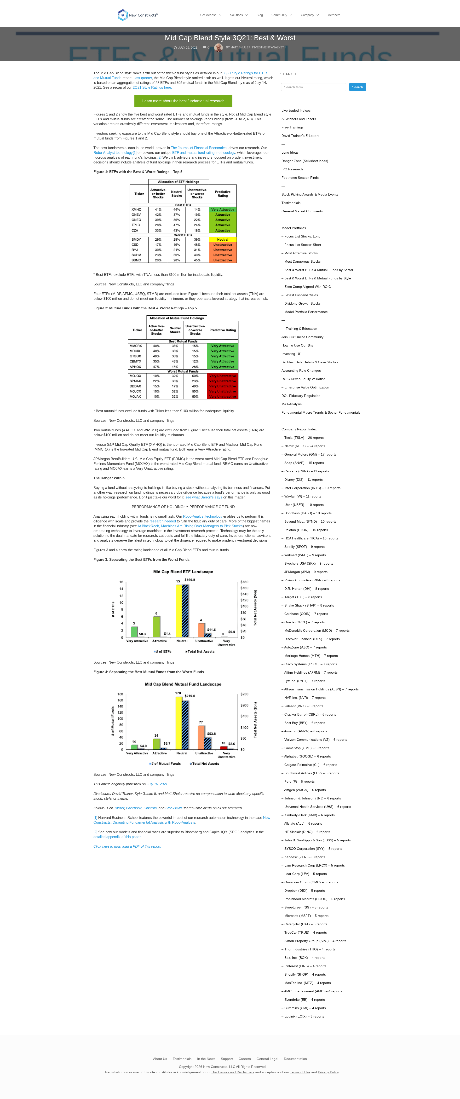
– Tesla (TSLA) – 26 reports (303, 438)
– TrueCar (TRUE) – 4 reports (304, 932)
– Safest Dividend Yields (300, 295)
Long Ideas (290, 152)
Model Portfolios (294, 228)
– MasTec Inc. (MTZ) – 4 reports (306, 983)
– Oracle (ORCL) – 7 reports (303, 622)
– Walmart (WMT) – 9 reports (304, 555)
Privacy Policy (328, 1072)
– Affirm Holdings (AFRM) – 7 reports (310, 672)
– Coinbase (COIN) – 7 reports (305, 614)
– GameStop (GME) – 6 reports (305, 748)
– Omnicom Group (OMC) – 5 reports (310, 882)
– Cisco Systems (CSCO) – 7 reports (309, 664)
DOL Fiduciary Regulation (301, 396)
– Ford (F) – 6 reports (298, 781)
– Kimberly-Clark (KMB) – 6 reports (308, 815)
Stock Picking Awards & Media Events (310, 194)
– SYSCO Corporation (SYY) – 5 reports (312, 848)
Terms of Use (300, 1072)
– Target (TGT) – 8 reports (302, 597)
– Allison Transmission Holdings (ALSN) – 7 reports (320, 689)
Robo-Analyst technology (113, 152)
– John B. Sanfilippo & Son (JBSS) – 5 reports (316, 840)
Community (279, 15)
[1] (135, 152)
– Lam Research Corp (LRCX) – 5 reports (313, 865)
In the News (206, 1059)
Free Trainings (293, 127)
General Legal (267, 1059)
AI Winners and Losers (299, 119)
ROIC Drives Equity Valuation (304, 379)
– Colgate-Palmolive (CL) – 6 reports (309, 765)
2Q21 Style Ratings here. (152, 87)
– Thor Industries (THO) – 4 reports (308, 949)
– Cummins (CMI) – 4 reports (304, 1008)
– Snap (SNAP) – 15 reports (303, 463)
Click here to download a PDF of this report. (127, 846)
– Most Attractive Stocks (300, 253)
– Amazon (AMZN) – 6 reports (304, 731)
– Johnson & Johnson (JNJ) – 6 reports (311, 798)
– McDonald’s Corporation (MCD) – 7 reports (316, 630)
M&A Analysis (292, 404)
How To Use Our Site (297, 345)
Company (307, 15)
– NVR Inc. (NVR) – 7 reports (304, 698)
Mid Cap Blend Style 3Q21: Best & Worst (230, 38)
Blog (260, 15)
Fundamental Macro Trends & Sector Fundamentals (321, 412)
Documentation (295, 1059)
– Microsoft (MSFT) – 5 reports (305, 916)
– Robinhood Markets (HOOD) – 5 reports (313, 899)
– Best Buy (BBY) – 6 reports (303, 723)
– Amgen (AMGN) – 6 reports (304, 790)
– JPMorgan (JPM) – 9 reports (305, 572)
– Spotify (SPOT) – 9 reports (303, 547)
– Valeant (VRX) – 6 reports (302, 706)
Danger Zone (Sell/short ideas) (305, 161)
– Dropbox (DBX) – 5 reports (303, 890)
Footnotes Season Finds (300, 177)
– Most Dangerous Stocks (301, 261)
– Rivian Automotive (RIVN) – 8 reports (311, 580)
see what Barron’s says (203, 497)
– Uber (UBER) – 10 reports (303, 505)
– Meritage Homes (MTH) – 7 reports (310, 656)
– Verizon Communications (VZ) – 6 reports (314, 739)
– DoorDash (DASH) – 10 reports (307, 513)
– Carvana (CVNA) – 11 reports (305, 471)
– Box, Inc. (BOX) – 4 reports (303, 958)
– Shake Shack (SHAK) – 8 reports (308, 605)
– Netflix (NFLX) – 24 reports (303, 446)
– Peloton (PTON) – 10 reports (305, 530)
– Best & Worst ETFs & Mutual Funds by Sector (317, 270)
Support (227, 1059)
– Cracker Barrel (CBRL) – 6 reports (309, 714)
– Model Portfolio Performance (305, 312)
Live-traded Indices (296, 110)
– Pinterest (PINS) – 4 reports (304, 966)
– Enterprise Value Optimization (305, 387)
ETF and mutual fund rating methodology (203, 152)
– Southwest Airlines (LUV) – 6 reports (310, 773)
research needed (163, 521)
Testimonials (291, 203)
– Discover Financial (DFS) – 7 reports (311, 639)
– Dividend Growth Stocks (301, 303)
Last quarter (142, 78)
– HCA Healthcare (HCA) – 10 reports (310, 538)
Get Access (208, 15)
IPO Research (292, 169)
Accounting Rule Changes (301, 370)
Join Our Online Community (302, 337)
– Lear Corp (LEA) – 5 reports (304, 874)
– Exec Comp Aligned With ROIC (306, 287)
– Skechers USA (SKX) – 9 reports (307, 563)
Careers (245, 1059)
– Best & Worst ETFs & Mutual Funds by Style (316, 278)
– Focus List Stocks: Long (301, 236)
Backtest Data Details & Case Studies (310, 362)
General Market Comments (302, 211)
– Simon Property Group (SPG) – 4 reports (314, 941)
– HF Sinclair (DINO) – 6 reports (306, 832)
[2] (159, 157)
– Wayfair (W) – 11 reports (301, 496)
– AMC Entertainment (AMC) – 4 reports (312, 991)
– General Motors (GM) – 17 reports (309, 454)
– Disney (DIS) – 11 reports (302, 479)
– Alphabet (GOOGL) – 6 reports (306, 756)
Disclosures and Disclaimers (233, 1072)
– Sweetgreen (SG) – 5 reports (305, 907)
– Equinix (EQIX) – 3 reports (303, 1016)
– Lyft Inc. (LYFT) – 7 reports (303, 681)
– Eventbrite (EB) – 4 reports (303, 999)
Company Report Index (299, 429)
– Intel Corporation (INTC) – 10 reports (311, 488)
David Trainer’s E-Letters (300, 136)
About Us (160, 1059)
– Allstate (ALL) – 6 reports (302, 823)
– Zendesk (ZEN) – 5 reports (303, 857)
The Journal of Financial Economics (199, 148)
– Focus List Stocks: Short (301, 245)
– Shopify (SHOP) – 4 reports (304, 974)
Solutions (236, 15)
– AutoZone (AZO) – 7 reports (304, 647)
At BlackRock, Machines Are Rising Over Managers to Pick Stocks (190, 526)
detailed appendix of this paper (116, 837)
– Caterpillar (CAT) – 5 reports (304, 924)
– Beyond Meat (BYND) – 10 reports (309, 521)
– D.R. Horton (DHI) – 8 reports (305, 588)
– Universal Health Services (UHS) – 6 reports (316, 807)
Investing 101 (292, 354)
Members (334, 15)
